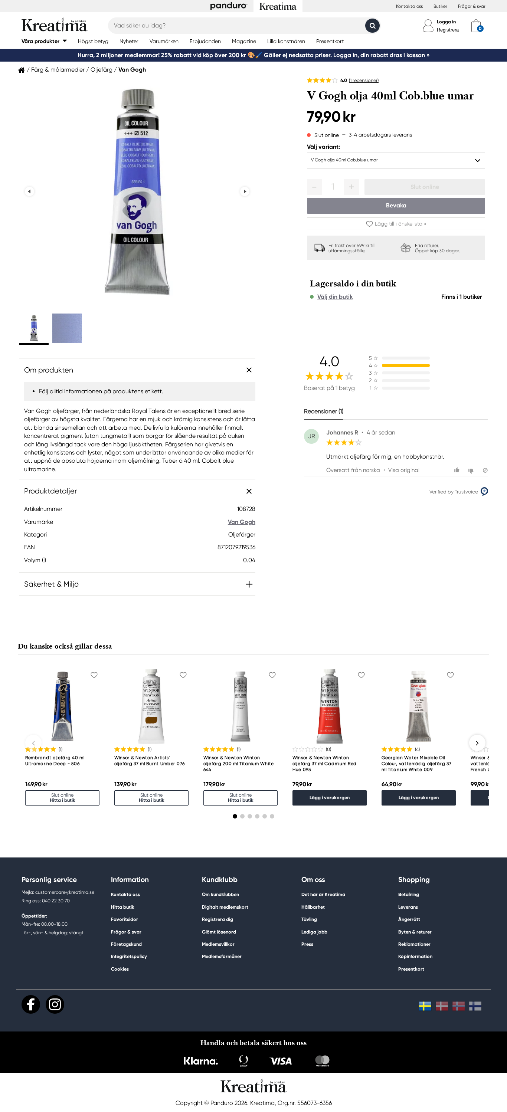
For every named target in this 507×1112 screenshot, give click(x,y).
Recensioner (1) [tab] (323, 411)
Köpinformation (415, 956)
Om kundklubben (220, 894)
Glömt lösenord (219, 932)
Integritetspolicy (129, 956)
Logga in (446, 21)
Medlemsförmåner (222, 956)
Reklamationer (414, 944)
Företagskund (126, 944)
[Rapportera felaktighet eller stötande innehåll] (485, 470)
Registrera (448, 30)
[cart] (476, 25)
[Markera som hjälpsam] (457, 470)
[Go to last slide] (29, 191)
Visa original (403, 470)
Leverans (408, 907)
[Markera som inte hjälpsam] (471, 470)
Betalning (408, 894)
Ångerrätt (409, 919)
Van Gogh (132, 69)
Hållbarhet (313, 907)
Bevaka (396, 205)
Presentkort (411, 969)
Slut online (424, 186)
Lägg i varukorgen (330, 797)
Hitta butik (122, 907)
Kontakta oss (409, 6)
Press (307, 944)
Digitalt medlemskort (225, 907)
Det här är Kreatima (323, 894)
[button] (44, 41)
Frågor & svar (471, 6)
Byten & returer (415, 932)
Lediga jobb (314, 932)
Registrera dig (217, 919)
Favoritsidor (124, 919)
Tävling (309, 919)
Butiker (440, 6)
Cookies (120, 969)
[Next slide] (244, 191)
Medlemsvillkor (218, 944)
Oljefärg (101, 69)
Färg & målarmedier (58, 69)
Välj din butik (335, 296)
